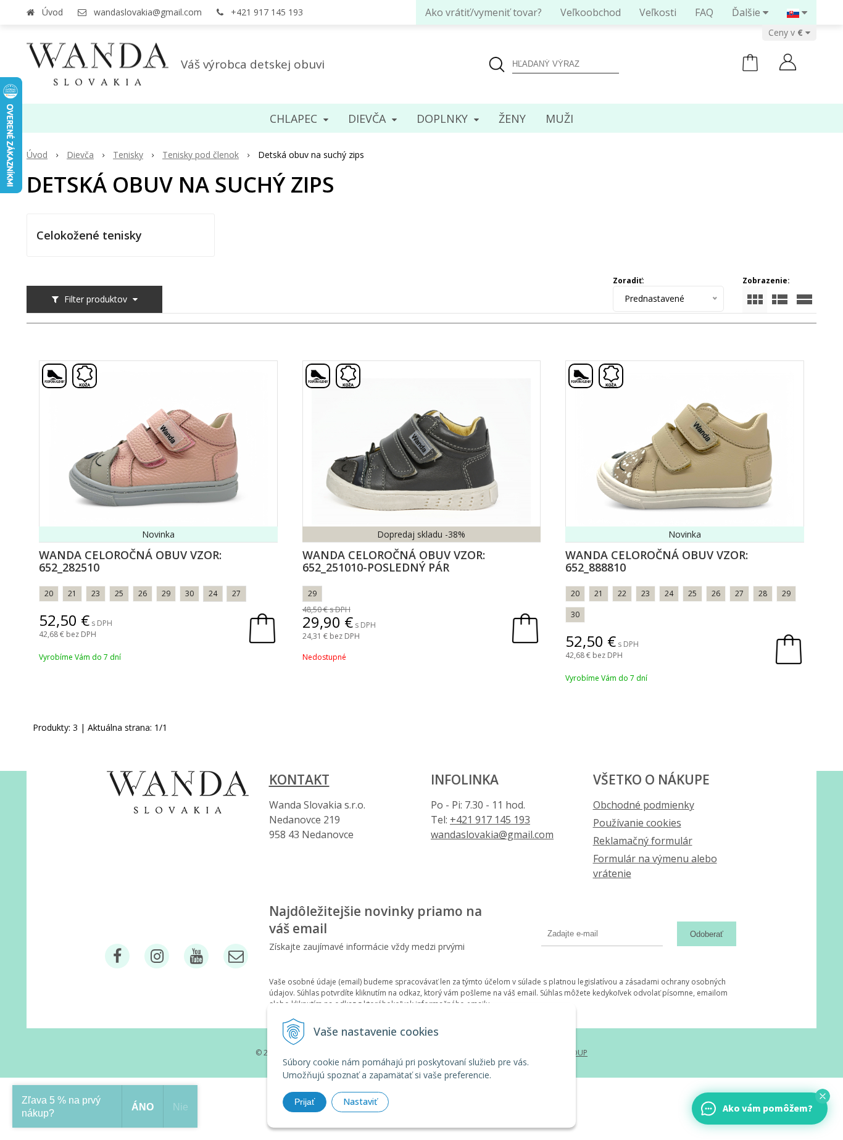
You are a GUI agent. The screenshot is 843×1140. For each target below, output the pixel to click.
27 (236, 593)
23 (95, 593)
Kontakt (299, 779)
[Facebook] (117, 956)
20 (48, 593)
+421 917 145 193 (267, 12)
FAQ (704, 12)
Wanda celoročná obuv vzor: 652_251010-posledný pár (393, 561)
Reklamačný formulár (642, 840)
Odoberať (706, 934)
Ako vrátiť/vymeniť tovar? (483, 12)
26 (142, 593)
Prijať (304, 1102)
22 (622, 593)
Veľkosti (657, 12)
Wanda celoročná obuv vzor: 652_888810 (656, 561)
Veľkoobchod (590, 12)
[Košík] (750, 68)
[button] (822, 1096)
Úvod (52, 12)
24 (213, 593)
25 (119, 593)
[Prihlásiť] (787, 63)
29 (166, 593)
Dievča (80, 154)
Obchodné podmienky (643, 805)
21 (72, 593)
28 (762, 593)
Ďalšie (747, 12)
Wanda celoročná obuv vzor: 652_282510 (130, 561)
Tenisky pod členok (200, 154)
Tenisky (128, 154)
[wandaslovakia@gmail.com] (235, 956)
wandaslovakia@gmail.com (148, 12)
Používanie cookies (637, 823)
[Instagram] (156, 956)
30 (189, 593)
